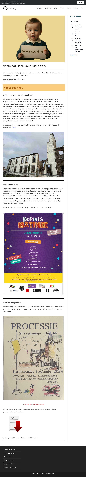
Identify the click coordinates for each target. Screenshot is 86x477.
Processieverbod (9, 453)
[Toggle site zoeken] (82, 8)
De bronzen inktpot (10, 467)
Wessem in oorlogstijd (78, 41)
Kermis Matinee (77, 35)
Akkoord (80, 2)
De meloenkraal (9, 457)
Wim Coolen (34, 438)
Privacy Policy (51, 473)
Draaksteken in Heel (78, 28)
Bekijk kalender (74, 55)
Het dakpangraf (9, 460)
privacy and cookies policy (20, 3)
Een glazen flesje (9, 464)
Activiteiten (22, 438)
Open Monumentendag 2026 (79, 49)
